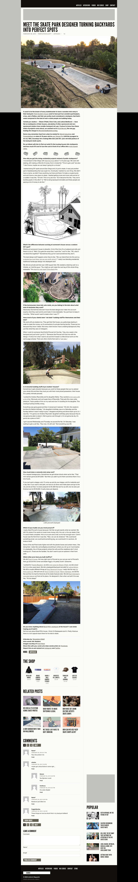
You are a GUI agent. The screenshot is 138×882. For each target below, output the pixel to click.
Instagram (48, 648)
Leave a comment (29, 831)
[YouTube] (108, 2)
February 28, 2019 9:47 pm (47, 787)
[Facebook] (99, 2)
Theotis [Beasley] (37, 565)
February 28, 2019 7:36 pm (39, 764)
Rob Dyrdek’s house (41, 114)
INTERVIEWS (86, 5)
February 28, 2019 (29, 34)
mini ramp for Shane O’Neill (59, 565)
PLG (26, 567)
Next (36, 745)
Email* (25, 853)
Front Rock (41, 643)
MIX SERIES (100, 5)
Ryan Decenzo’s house (54, 569)
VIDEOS (94, 5)
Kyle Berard (62, 128)
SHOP (107, 5)
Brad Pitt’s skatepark (51, 627)
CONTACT (112, 5)
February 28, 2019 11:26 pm (39, 811)
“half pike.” (63, 339)
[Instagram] (104, 2)
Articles (33, 652)
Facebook (64, 646)
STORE (76, 868)
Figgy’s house (32, 559)
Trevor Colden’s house (51, 571)
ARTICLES (79, 5)
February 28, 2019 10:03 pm (39, 799)
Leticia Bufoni (73, 567)
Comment (26, 834)
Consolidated (28, 136)
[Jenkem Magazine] (36, 4)
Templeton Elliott (45, 34)
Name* (25, 847)
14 (63, 34)
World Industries (66, 134)
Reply (32, 757)
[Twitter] (101, 2)
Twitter (57, 648)
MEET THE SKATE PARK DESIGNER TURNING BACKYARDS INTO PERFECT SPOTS (69, 27)
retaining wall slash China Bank (44, 269)
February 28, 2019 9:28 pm (47, 776)
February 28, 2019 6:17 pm (39, 752)
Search (24, 873)
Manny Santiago (65, 571)
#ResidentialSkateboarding (47, 131)
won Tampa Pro (57, 136)
